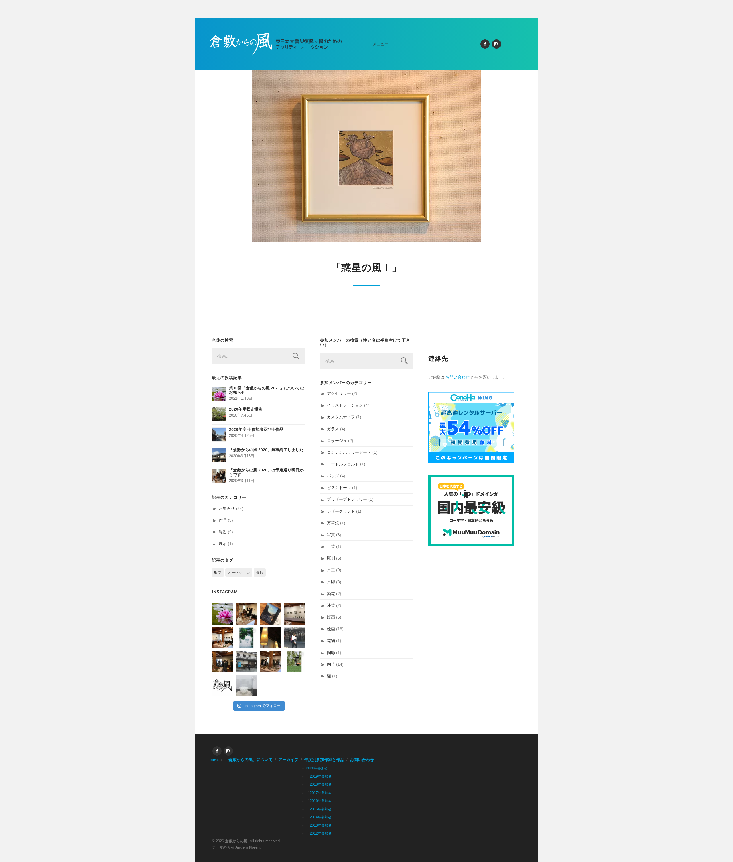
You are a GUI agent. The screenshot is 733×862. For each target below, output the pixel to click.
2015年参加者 (321, 809)
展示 (223, 543)
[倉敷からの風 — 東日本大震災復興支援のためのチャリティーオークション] (276, 44)
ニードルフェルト (343, 464)
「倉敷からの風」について (248, 760)
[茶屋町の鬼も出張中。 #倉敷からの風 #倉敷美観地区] (294, 638)
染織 (331, 593)
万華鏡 (333, 523)
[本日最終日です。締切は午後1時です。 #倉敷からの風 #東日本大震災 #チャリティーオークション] (294, 614)
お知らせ (227, 508)
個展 (259, 572)
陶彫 (331, 652)
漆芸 (331, 605)
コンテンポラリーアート (349, 452)
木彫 (331, 582)
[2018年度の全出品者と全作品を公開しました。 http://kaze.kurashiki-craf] (270, 638)
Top (719, 848)
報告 (223, 532)
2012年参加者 (321, 833)
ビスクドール (339, 487)
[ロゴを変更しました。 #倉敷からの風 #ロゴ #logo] (222, 685)
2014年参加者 (321, 817)
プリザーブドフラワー (347, 499)
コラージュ (337, 440)
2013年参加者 (321, 825)
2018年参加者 (321, 784)
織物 (331, 640)
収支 (218, 572)
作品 (223, 520)
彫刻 (331, 558)
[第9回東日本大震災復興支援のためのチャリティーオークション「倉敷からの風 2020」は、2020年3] (270, 614)
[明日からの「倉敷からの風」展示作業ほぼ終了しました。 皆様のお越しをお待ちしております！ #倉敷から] (270, 661)
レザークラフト (341, 511)
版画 (331, 617)
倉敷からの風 (236, 841)
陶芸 (331, 664)
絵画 (331, 629)
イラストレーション (345, 405)
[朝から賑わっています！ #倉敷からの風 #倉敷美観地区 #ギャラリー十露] (222, 661)
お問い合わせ (458, 377)
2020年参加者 (317, 768)
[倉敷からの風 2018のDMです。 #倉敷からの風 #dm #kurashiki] (294, 661)
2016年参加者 (321, 800)
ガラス (333, 429)
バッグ (333, 475)
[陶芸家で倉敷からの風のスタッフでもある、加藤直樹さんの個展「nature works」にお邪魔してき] (246, 685)
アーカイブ (288, 760)
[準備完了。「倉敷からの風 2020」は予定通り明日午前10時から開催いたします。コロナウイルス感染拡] (246, 614)
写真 (331, 534)
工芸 (331, 546)
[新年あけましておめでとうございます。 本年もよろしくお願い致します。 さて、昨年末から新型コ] (222, 614)
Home (213, 760)
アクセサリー (339, 393)
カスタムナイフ (341, 417)
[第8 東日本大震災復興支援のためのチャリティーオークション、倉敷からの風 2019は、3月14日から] (246, 638)
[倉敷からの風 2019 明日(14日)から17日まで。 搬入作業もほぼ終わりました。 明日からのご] (222, 638)
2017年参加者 (321, 792)
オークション (239, 572)
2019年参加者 (321, 776)
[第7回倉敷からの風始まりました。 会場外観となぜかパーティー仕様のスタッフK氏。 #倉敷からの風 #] (246, 661)
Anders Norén (247, 847)
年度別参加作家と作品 (324, 760)
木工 (331, 570)
